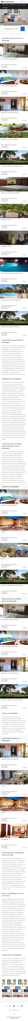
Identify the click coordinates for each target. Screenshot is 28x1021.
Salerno (24, 4)
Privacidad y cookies (14, 1018)
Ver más (24, 67)
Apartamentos (13, 4)
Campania (19, 4)
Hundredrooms (5, 4)
